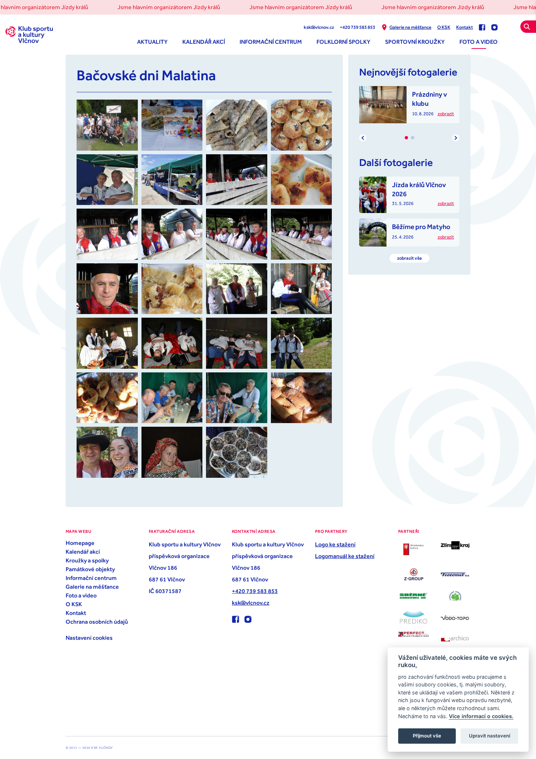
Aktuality (152, 41)
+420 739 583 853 (357, 27)
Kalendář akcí (203, 41)
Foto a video (478, 41)
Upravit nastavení (489, 736)
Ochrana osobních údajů (97, 621)
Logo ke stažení (335, 544)
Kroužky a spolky (87, 560)
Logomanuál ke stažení (344, 556)
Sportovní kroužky (415, 41)
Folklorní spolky (343, 41)
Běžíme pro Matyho (421, 226)
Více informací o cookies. (481, 716)
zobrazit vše (409, 258)
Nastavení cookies (89, 637)
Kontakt (464, 27)
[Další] (455, 138)
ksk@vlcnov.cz (319, 27)
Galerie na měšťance (410, 27)
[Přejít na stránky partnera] (413, 549)
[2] (412, 137)
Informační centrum (271, 41)
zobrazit (446, 113)
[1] (406, 137)
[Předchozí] (362, 138)
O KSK (443, 27)
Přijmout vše (427, 736)
